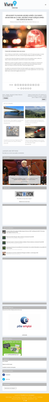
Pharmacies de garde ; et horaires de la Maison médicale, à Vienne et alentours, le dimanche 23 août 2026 (25, 242)
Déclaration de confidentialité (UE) (28, 398)
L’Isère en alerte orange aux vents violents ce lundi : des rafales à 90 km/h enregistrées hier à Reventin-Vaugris (35, 141)
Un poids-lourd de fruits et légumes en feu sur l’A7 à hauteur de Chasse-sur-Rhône (13, 140)
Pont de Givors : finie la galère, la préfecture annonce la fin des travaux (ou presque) (13, 120)
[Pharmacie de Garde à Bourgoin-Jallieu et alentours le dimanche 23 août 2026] (4, 237)
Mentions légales (9, 397)
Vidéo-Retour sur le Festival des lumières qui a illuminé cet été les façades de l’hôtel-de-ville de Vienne (24, 179)
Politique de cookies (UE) (16, 398)
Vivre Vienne (30, 397)
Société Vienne (19, 243)
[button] (22, 183)
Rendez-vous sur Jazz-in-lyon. (24, 201)
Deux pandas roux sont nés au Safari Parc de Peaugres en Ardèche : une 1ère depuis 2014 (22, 252)
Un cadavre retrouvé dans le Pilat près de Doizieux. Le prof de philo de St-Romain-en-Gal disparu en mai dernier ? (35, 121)
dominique (16, 22)
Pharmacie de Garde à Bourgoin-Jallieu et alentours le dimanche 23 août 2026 (20, 236)
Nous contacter (5, 361)
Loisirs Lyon (18, 233)
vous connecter (10, 153)
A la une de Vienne (14, 243)
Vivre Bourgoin (40, 397)
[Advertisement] (12, 216)
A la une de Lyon (13, 233)
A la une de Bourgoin (14, 238)
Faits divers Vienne (28, 22)
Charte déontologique (16, 397)
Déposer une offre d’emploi (7, 364)
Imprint (36, 398)
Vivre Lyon (35, 397)
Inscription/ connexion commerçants (9, 367)
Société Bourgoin (20, 238)
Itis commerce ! (31, 395)
